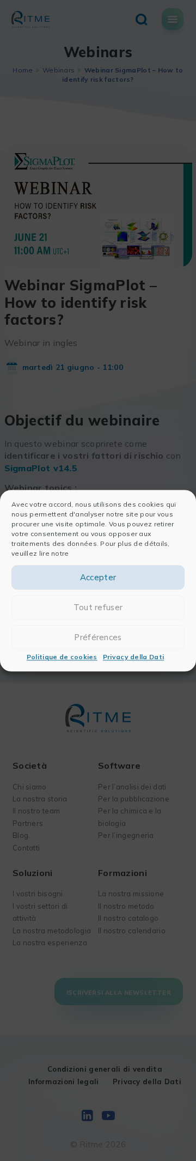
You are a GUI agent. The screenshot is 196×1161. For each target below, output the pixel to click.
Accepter (98, 577)
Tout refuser (98, 607)
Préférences (97, 637)
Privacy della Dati (133, 657)
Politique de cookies (62, 657)
